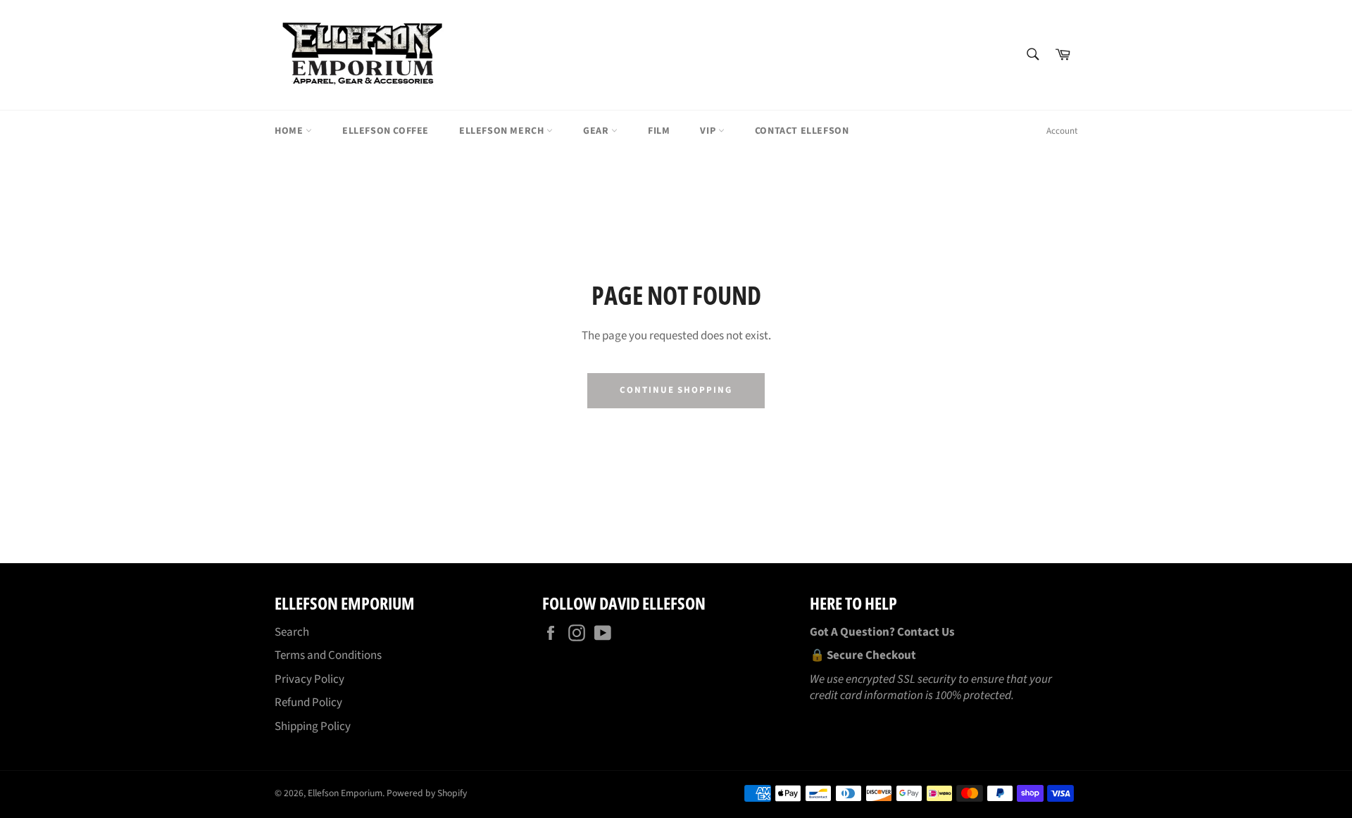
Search (292, 632)
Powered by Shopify (427, 793)
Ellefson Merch (502, 131)
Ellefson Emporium (345, 793)
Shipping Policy (313, 726)
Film (659, 131)
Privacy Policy (309, 679)
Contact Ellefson (802, 131)
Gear (597, 131)
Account (1061, 131)
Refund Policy (308, 702)
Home (290, 131)
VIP (709, 131)
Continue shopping (676, 390)
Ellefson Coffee (385, 131)
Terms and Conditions (328, 655)
